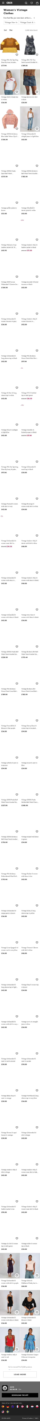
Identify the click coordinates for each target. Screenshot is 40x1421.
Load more (20, 1374)
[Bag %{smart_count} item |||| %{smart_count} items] (37, 3)
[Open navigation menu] (3, 3)
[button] (3, 1406)
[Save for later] (16, 54)
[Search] (26, 3)
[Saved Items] (31, 3)
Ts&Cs (36, 1418)
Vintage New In (11, 22)
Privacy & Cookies (27, 1418)
